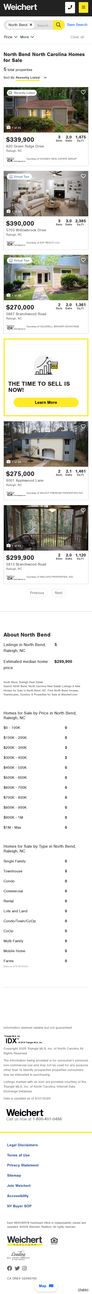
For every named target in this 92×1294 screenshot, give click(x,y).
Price (8, 37)
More (24, 37)
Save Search (77, 24)
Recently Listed (28, 78)
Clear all (77, 37)
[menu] (83, 7)
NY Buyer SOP (19, 1206)
